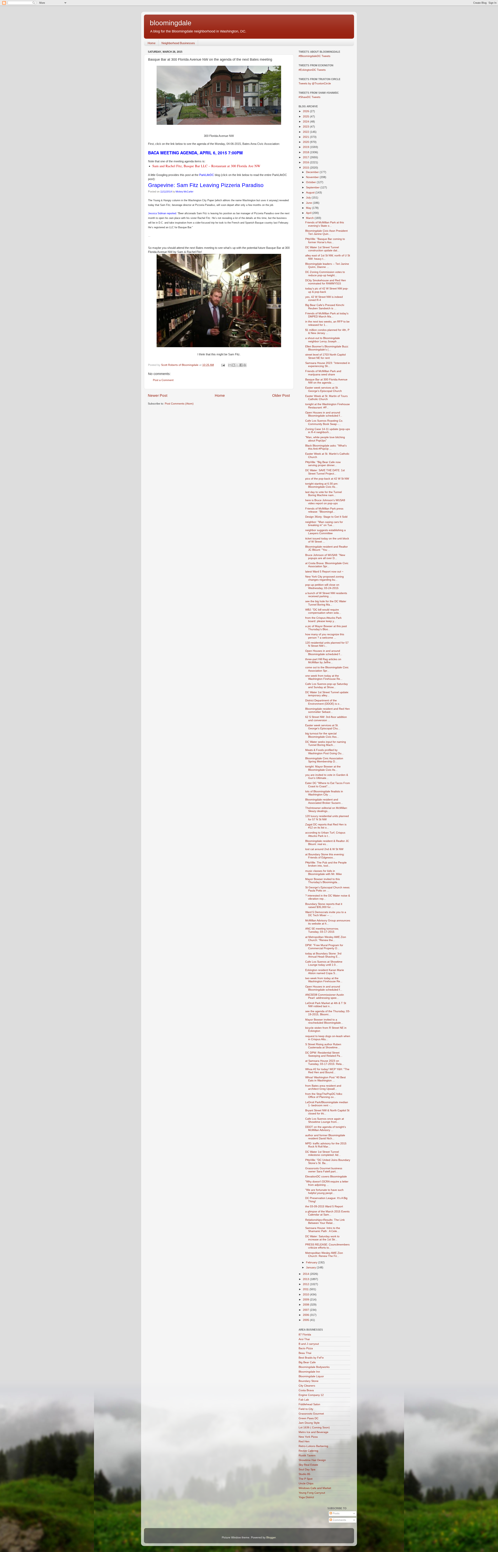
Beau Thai (305, 1353)
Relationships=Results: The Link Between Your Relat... (325, 1221)
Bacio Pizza (306, 1348)
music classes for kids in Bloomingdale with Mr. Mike (323, 873)
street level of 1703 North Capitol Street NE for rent (325, 356)
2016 (306, 162)
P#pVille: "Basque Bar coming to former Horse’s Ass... (325, 241)
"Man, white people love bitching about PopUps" (325, 439)
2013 (306, 1279)
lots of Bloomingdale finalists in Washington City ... (324, 793)
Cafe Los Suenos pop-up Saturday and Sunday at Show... (326, 685)
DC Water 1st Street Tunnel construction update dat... (322, 249)
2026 (306, 111)
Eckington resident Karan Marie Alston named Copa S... (324, 972)
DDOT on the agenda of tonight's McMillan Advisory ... (325, 1129)
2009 (306, 1299)
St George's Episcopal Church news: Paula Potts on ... (327, 889)
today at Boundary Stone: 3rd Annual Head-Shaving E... (323, 955)
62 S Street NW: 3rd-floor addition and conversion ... (326, 719)
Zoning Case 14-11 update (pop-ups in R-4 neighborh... (327, 431)
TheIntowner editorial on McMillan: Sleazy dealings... (326, 810)
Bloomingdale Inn (309, 1371)
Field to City (306, 1409)
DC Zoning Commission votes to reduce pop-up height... (325, 274)
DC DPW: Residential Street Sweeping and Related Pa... (323, 1054)
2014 (306, 1273)
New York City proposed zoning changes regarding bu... (324, 578)
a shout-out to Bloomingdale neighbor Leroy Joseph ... (322, 340)
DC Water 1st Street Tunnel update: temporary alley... (327, 694)
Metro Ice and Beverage (313, 1432)
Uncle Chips (306, 1483)
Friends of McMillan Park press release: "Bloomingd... (324, 510)
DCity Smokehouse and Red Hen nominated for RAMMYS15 (325, 282)
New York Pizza (308, 1436)
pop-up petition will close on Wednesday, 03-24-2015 (322, 586)
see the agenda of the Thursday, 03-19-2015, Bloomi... (327, 1013)
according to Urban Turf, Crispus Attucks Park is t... (325, 834)
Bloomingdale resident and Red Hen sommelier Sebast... (327, 710)
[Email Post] (223, 365)
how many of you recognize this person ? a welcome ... (324, 636)
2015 (306, 167)
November (313, 177)
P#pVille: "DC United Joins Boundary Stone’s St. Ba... (327, 1162)
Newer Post (157, 395)
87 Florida (305, 1334)
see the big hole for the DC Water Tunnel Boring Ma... (325, 603)
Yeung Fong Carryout (312, 1492)
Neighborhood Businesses (178, 43)
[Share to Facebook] (241, 365)
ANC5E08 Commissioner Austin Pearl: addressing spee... (324, 996)
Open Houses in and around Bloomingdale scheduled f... (323, 414)
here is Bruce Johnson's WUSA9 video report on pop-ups (325, 502)
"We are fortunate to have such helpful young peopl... (324, 1191)
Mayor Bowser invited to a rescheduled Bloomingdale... (324, 1021)
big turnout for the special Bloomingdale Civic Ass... (322, 735)
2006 (306, 1314)
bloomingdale (170, 23)
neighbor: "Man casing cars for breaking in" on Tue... (324, 524)
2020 (306, 142)
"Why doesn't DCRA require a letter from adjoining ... (326, 1183)
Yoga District (306, 1497)
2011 (306, 1289)
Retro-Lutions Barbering (313, 1446)
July (309, 197)
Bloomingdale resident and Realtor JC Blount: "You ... (326, 548)
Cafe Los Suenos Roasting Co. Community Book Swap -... (324, 422)
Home (151, 43)
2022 (306, 131)
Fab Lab (304, 1399)
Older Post (281, 395)
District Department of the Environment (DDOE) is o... (323, 702)
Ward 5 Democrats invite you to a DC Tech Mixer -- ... (325, 914)
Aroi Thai (304, 1339)
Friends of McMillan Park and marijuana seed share (323, 373)
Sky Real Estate (308, 1464)
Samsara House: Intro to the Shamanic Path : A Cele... (322, 1230)
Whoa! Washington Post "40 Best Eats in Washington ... (325, 1079)
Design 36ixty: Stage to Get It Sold (326, 516)
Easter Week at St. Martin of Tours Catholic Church (326, 398)
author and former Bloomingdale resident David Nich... (325, 1137)
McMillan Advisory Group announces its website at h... (327, 922)
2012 (306, 1284)
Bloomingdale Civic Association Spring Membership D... (324, 760)
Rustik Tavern (307, 1455)
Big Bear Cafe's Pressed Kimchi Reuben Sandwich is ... (324, 307)
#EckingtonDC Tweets (312, 69)
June (309, 202)
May (309, 207)
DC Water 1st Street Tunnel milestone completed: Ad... (323, 1153)
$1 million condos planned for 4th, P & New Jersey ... (327, 332)
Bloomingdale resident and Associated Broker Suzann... (324, 801)
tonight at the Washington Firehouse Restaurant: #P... (327, 406)
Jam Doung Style (309, 1422)
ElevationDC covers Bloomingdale (326, 1176)
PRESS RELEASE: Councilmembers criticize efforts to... (327, 1246)
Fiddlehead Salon (309, 1404)
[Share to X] (237, 365)
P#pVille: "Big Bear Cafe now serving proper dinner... (323, 464)
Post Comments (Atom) (179, 403)
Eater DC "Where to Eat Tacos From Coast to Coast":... (327, 785)
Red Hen (304, 1441)
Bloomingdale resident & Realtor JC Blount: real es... (327, 843)
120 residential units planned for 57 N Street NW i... (327, 644)
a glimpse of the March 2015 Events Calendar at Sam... (327, 1213)
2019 (306, 147)
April (309, 212)
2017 (306, 157)
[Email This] (230, 365)
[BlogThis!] (234, 365)
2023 (306, 126)
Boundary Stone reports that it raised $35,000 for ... (323, 906)
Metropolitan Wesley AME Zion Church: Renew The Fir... (324, 1254)
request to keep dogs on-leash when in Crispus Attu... (327, 1038)
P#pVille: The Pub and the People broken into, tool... (326, 864)
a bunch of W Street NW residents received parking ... (326, 595)
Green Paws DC (308, 1418)
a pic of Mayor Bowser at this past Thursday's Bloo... (326, 628)
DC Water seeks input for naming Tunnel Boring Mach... (325, 743)
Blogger (271, 1537)
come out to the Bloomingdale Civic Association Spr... (327, 669)
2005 (306, 1320)
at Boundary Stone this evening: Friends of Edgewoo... (325, 856)
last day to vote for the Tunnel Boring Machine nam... (323, 494)
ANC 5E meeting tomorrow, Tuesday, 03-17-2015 (322, 930)
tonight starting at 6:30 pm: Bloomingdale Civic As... (321, 485)
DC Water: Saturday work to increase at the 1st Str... (322, 1238)
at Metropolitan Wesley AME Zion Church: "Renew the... (325, 939)
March (310, 218)
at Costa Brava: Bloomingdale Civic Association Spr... (326, 565)
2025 (306, 116)
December (313, 172)
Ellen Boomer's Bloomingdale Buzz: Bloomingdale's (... (327, 348)
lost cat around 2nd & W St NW (324, 849)
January (311, 1267)
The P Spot (305, 1478)
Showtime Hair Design (312, 1460)
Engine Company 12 (311, 1395)
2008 (306, 1304)
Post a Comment (163, 380)
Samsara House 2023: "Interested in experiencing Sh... (327, 365)
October (311, 182)
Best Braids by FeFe (311, 1357)
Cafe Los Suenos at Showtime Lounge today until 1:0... (323, 963)
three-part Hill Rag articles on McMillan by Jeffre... (323, 661)
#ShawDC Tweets (309, 97)
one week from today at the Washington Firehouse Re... (323, 677)
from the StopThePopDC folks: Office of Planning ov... (324, 1095)
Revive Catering (308, 1450)
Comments (339, 1520)
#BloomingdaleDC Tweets (314, 56)
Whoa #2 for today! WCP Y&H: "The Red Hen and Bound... (327, 1071)
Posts (335, 1513)
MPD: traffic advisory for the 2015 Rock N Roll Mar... (325, 1145)
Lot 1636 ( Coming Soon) (314, 1427)
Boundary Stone (308, 1381)
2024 (306, 121)
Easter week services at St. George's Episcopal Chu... (322, 727)
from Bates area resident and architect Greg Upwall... (323, 1087)
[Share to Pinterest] (245, 365)
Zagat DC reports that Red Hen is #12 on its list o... (325, 826)
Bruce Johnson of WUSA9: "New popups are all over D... (325, 557)
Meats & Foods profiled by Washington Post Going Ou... (324, 752)
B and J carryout (309, 1343)
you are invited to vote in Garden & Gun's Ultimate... (326, 776)
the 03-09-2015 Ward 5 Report (324, 1206)
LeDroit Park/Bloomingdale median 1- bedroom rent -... (326, 1104)
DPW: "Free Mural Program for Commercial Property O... (324, 947)
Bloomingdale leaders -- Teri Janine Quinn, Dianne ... (327, 265)
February (312, 1262)
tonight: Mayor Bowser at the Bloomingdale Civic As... (323, 768)
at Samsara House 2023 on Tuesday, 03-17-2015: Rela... (324, 1062)
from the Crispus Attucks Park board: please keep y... (323, 619)
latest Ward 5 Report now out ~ (324, 571)
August (310, 192)
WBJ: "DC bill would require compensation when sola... (323, 611)
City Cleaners (307, 1385)
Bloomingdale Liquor (311, 1376)
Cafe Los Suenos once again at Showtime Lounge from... (324, 1120)
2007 (306, 1309)
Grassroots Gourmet (311, 1413)
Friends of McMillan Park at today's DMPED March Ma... (326, 315)
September (313, 187)
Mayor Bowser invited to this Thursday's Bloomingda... (322, 881)
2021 (306, 136)
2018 (306, 152)
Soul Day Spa (307, 1469)
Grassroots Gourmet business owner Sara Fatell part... (323, 1170)
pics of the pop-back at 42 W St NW (327, 478)
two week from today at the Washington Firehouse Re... (323, 980)
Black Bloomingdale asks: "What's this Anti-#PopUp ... (326, 447)
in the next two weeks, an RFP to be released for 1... (327, 323)
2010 (306, 1294)
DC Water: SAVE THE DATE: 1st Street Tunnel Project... (325, 472)
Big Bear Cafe (307, 1362)
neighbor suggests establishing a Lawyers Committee (325, 532)
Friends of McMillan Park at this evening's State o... (324, 224)
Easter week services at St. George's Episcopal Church (323, 389)
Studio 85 (304, 1474)
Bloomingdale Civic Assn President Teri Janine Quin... (326, 232)
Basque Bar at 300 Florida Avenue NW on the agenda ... (326, 381)
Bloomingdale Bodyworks (314, 1367)
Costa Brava (306, 1390)
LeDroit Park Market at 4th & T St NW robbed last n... (325, 1005)
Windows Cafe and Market (315, 1488)
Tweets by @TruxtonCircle (315, 83)
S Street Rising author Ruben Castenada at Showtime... (323, 1046)
